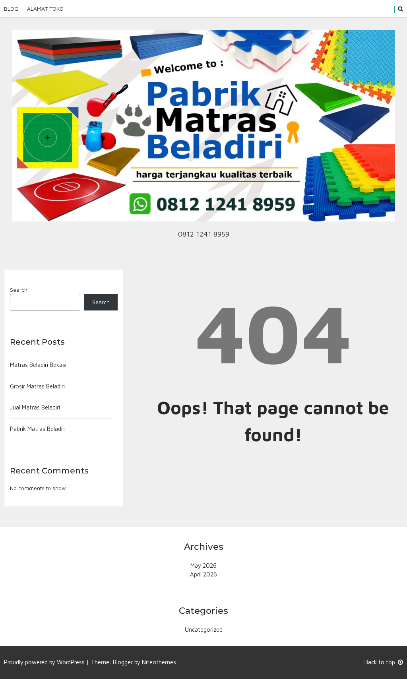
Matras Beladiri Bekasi (38, 364)
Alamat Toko (45, 8)
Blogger (123, 662)
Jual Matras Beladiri (35, 407)
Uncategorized (204, 629)
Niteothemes (159, 662)
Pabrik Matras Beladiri (38, 428)
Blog (11, 8)
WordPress (71, 662)
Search (18, 290)
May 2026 (203, 565)
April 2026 (203, 574)
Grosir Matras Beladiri (37, 386)
